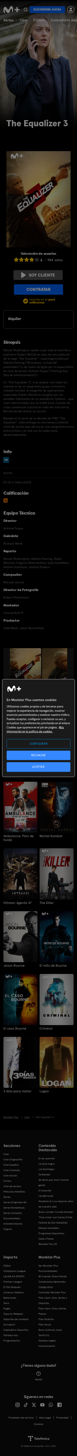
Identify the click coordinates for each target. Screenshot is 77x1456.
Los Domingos (46, 1169)
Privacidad (62, 1417)
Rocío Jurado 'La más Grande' (55, 1211)
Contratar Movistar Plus (52, 1292)
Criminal (46, 1028)
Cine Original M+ (13, 1159)
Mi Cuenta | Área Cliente (52, 1276)
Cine (23, 20)
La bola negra (46, 1163)
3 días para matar (17, 1091)
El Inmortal (44, 1190)
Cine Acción (10, 1175)
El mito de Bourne (53, 966)
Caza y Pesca (45, 1238)
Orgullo (7, 1229)
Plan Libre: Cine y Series (52, 1308)
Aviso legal (45, 1417)
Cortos (7, 1180)
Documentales (11, 1218)
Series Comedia (12, 1213)
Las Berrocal (45, 1195)
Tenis (6, 1303)
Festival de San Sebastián (53, 1222)
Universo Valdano (13, 1292)
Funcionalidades (47, 1271)
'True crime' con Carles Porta (55, 1217)
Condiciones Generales (51, 1281)
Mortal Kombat (51, 836)
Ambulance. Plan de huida (18, 838)
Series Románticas (14, 1207)
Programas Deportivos (51, 1233)
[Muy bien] (36, 259)
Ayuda (38, 1379)
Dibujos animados (48, 1228)
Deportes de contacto (16, 1319)
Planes (42, 1313)
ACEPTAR (38, 766)
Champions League (14, 1271)
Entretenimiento (12, 1223)
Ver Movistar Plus (48, 1265)
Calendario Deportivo (15, 1329)
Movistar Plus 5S (47, 1244)
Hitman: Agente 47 (17, 903)
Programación (11, 1340)
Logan (44, 1091)
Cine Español (11, 1164)
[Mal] (21, 259)
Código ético (45, 1287)
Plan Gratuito (46, 1319)
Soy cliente (42, 275)
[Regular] (26, 259)
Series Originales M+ (15, 1202)
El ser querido (46, 1158)
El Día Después (12, 1287)
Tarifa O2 (43, 1335)
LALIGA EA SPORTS (13, 1276)
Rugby (6, 1308)
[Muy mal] (16, 259)
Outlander (44, 1174)
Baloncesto (9, 1297)
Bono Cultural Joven (50, 1329)
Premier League (12, 1281)
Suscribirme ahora (47, 9)
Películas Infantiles (14, 1191)
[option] (26, 671)
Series (8, 20)
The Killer (47, 903)
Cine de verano (12, 1186)
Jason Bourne (14, 966)
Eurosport (9, 1324)
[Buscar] (25, 10)
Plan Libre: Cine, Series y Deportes (52, 1300)
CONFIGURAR (39, 743)
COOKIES (38, 1424)
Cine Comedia (11, 1170)
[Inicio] (11, 10)
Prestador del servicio (21, 1417)
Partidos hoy (10, 1335)
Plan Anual (44, 1324)
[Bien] (31, 259)
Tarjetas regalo (47, 1340)
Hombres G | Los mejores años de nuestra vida (55, 1204)
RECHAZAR (38, 755)
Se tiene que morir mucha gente (53, 1182)
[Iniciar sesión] (70, 9)
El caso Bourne (14, 1028)
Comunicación (46, 1345)
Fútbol (39, 20)
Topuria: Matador (13, 1313)
